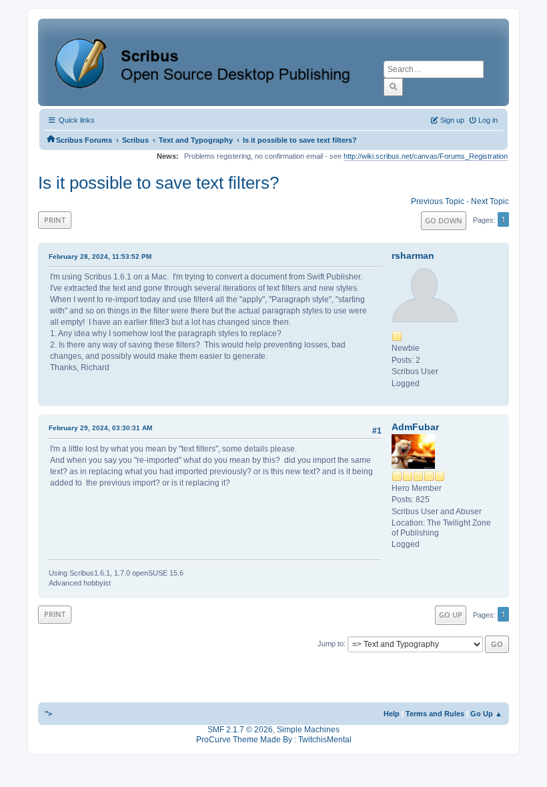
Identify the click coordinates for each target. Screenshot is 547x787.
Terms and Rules (435, 714)
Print (54, 220)
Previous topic (437, 201)
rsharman (413, 255)
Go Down (443, 220)
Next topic (490, 201)
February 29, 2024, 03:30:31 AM (100, 428)
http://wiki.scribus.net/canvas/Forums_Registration (426, 156)
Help (392, 714)
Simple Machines (308, 729)
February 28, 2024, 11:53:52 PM (100, 256)
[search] (393, 86)
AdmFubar (415, 427)
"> (48, 714)
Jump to (331, 644)
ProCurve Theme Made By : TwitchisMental (274, 739)
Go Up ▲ (486, 714)
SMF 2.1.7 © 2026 (240, 729)
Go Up (450, 615)
